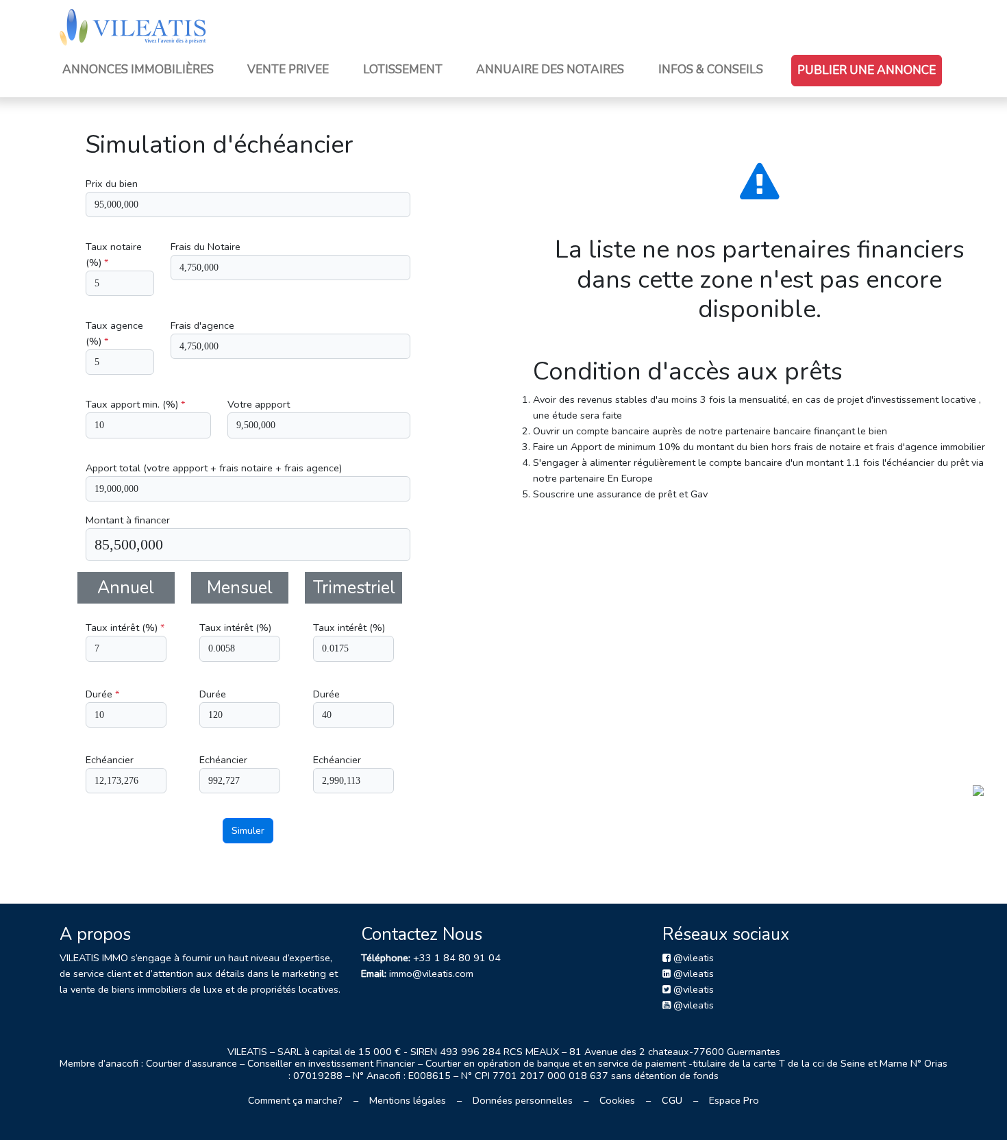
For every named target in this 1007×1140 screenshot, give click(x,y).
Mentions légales (407, 1100)
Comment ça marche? (295, 1100)
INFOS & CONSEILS (710, 69)
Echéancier (110, 760)
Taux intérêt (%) (125, 627)
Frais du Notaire (205, 246)
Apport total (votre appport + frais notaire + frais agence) (214, 468)
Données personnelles (523, 1100)
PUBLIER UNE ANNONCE (866, 70)
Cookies (617, 1100)
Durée (102, 694)
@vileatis (692, 958)
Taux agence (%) (114, 333)
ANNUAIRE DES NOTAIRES (550, 69)
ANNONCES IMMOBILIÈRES (138, 69)
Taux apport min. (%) (135, 404)
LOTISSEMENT (403, 69)
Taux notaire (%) (114, 254)
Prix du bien (112, 183)
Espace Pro (734, 1100)
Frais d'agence (202, 325)
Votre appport (258, 404)
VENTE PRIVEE (288, 69)
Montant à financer (128, 520)
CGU (672, 1100)
